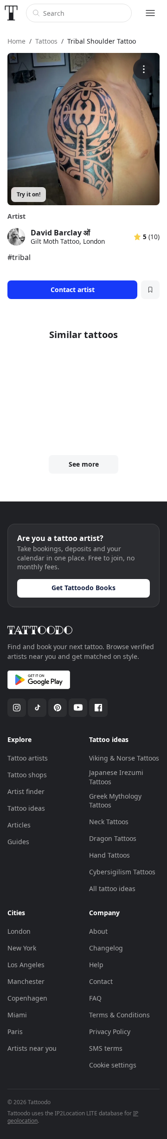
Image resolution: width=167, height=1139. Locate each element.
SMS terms (105, 1048)
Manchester (26, 981)
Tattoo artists (27, 758)
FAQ (95, 998)
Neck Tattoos (108, 821)
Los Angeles (26, 964)
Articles (19, 824)
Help (96, 964)
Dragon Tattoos (112, 838)
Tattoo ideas (26, 808)
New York (21, 948)
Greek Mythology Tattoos (115, 801)
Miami (17, 1014)
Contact (101, 981)
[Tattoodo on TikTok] (37, 707)
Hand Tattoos (109, 855)
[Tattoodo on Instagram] (16, 707)
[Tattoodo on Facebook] (98, 707)
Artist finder (26, 791)
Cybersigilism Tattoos (122, 871)
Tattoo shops (27, 774)
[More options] (143, 69)
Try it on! (28, 194)
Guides (18, 841)
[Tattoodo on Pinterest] (57, 707)
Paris (15, 1031)
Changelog (106, 948)
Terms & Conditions (119, 1014)
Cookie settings (112, 1065)
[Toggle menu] (150, 13)
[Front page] (11, 13)
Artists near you (32, 1048)
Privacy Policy (109, 1031)
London (19, 931)
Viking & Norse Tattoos (124, 758)
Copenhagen (27, 998)
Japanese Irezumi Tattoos (116, 777)
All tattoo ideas (112, 888)
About (98, 931)
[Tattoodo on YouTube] (78, 707)
